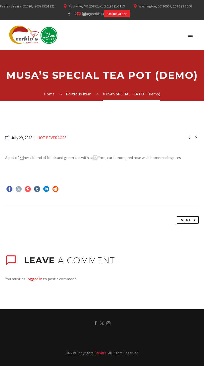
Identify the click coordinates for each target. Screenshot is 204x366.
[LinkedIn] (46, 189)
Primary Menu (190, 35)
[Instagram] (84, 14)
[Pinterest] (28, 189)
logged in (34, 278)
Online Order (117, 13)
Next (186, 220)
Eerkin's (100, 353)
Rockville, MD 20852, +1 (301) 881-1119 (97, 6)
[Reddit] (55, 189)
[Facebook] (69, 14)
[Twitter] (76, 14)
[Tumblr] (37, 189)
